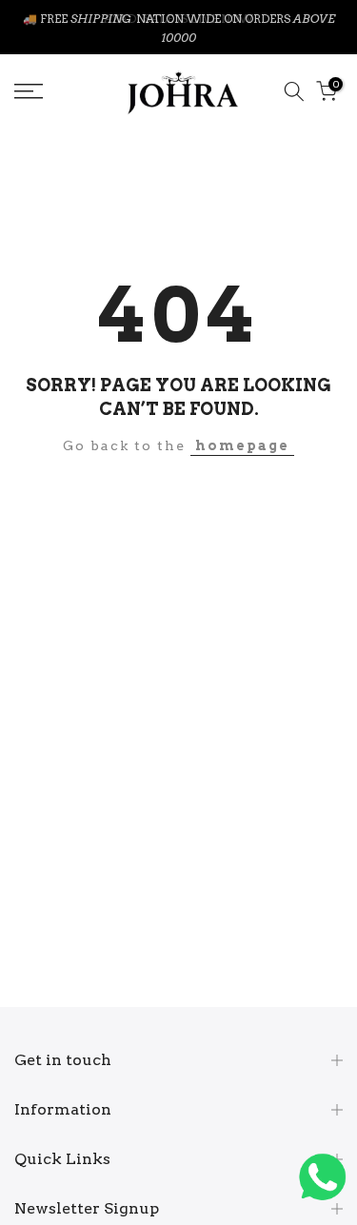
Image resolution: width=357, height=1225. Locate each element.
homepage (242, 449)
